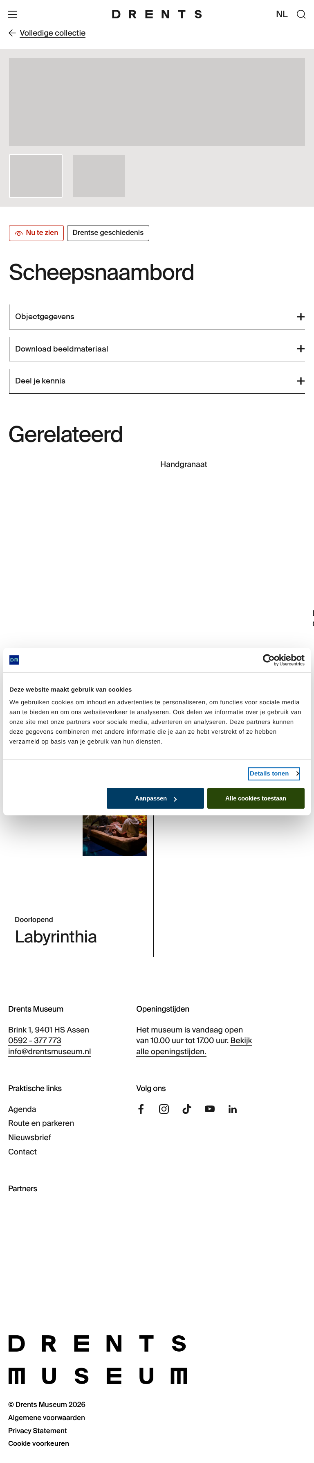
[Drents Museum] (157, 14)
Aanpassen (151, 798)
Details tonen (269, 773)
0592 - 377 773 (34, 1040)
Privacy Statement (37, 1431)
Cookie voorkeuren (38, 1444)
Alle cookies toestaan (255, 798)
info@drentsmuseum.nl (49, 1051)
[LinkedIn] (233, 1109)
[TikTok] (187, 1109)
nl (282, 14)
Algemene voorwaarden (46, 1417)
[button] (36, 176)
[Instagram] (164, 1109)
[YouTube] (210, 1109)
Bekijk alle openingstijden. (194, 1046)
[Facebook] (141, 1109)
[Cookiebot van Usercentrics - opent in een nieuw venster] (269, 660)
